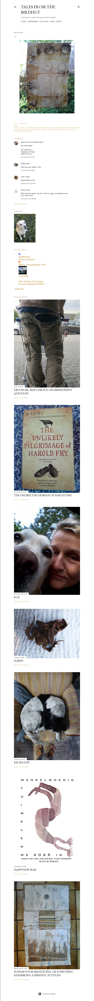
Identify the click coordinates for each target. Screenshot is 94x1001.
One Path (23, 276)
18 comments (23, 767)
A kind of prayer (27, 259)
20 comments (24, 499)
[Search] (78, 6)
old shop (43, 22)
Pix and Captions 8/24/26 (31, 284)
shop (52, 22)
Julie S (23, 177)
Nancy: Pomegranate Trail (32, 264)
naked (18, 660)
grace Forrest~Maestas (30, 142)
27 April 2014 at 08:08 (28, 199)
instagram (33, 22)
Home (23, 22)
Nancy (23, 190)
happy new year (25, 869)
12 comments (23, 874)
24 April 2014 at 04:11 (28, 157)
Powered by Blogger (49, 994)
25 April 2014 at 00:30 (28, 183)
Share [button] (16, 123)
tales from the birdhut (38, 9)
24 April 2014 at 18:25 (28, 170)
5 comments (23, 397)
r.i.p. (17, 597)
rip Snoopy (22, 762)
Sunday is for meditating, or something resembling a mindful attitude (43, 973)
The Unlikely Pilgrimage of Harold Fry (43, 495)
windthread (24, 257)
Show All (19, 289)
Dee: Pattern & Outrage (31, 281)
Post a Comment (20, 204)
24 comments (24, 601)
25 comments (24, 665)
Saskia (23, 164)
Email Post (23, 123)
